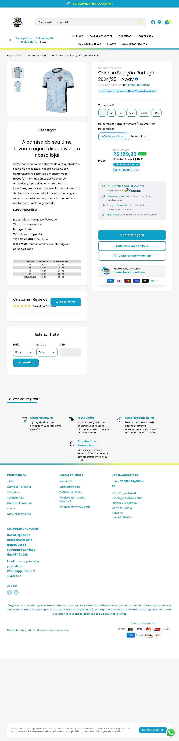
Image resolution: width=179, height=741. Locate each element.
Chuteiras (125, 36)
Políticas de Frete (70, 492)
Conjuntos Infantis (134, 44)
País (16, 344)
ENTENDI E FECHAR (153, 730)
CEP (62, 344)
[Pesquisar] (141, 22)
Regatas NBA (145, 36)
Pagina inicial (14, 55)
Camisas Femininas (89, 44)
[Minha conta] (153, 22)
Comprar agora (132, 235)
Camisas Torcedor (101, 36)
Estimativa (25, 362)
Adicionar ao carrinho (132, 246)
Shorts (111, 44)
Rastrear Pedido (69, 487)
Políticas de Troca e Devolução (72, 499)
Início (79, 36)
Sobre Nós (66, 481)
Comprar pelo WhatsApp (135, 255)
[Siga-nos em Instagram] (16, 592)
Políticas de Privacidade (75, 506)
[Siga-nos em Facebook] (9, 592)
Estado (41, 344)
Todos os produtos (36, 55)
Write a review (66, 302)
